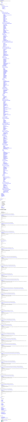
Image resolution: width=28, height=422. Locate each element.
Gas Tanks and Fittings (4, 159)
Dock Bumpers (5, 31)
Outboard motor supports (6, 63)
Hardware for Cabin (5, 148)
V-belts (4, 109)
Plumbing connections (5, 128)
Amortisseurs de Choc (5, 25)
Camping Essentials (5, 18)
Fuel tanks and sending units (6, 163)
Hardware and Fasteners (4, 143)
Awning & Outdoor (5, 16)
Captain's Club (2, 404)
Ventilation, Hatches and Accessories (5, 188)
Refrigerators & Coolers (6, 55)
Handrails (4, 146)
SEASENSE (3, 203)
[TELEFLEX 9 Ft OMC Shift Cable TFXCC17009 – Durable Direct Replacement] (7, 301)
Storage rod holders (5, 39)
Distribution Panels (5, 71)
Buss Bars (4, 68)
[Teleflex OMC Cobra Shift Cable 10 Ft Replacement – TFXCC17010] (6, 310)
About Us (2, 400)
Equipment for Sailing (4, 87)
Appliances (4, 15)
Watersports (3, 174)
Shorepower (5, 69)
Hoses (4, 106)
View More (1, 397)
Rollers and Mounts (5, 156)
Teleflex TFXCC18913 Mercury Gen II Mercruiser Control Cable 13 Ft (7, 384)
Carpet (4, 186)
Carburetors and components (6, 107)
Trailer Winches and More (6, 158)
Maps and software (5, 83)
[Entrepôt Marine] (1, 0)
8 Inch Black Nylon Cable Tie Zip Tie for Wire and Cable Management (7, 223)
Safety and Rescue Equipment (5, 165)
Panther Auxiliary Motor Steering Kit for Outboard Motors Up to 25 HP (7, 248)
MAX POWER (2, 232)
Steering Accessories (4, 56)
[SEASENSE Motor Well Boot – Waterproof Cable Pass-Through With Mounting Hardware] (8, 256)
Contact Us (2, 401)
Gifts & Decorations (5, 51)
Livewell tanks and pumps (6, 40)
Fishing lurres (5, 37)
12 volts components (5, 70)
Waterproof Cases (5, 178)
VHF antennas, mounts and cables (6, 81)
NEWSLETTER (2, 194)
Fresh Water (5, 17)
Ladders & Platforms (5, 90)
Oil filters (4, 112)
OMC (3, 202)
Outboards (4, 97)
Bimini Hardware (5, 185)
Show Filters (1, 199)
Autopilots (4, 82)
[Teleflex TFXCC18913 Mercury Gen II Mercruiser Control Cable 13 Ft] (6, 383)
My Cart (3, 8)
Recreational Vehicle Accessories (5, 12)
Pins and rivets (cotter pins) (6, 113)
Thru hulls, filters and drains (6, 126)
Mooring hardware (5, 32)
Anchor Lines (5, 28)
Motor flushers (5, 101)
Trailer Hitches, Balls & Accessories (7, 152)
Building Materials (5, 138)
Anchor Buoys (5, 27)
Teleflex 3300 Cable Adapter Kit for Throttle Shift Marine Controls (7, 274)
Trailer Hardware (5, 155)
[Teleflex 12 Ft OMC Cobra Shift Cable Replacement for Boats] (5, 324)
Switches (4, 74)
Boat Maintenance (4, 134)
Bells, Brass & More (5, 52)
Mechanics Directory (3, 417)
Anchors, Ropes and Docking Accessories (6, 22)
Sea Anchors (5, 26)
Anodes (4, 102)
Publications (5, 122)
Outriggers (4, 62)
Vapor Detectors (5, 167)
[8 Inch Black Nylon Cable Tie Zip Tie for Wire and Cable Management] (6, 222)
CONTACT (2, 196)
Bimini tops (4, 187)
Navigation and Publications (5, 118)
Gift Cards (2, 403)
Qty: (1, 236)
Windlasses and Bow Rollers (6, 30)
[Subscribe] (1, 4)
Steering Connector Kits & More (6, 58)
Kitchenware (5, 49)
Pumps (4, 127)
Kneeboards (5, 179)
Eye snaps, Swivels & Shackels (6, 147)
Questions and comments (3, 408)
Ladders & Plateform (4, 65)
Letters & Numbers (5, 53)
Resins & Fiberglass (5, 142)
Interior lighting (5, 72)
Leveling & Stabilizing (5, 21)
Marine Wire (5, 73)
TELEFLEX (2, 280)
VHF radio (4, 86)
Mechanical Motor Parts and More (6, 100)
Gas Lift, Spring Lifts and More (6, 190)
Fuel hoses (4, 161)
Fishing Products (3, 33)
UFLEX (3, 205)
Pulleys (4, 93)
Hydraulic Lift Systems (5, 64)
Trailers (3, 149)
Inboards (4, 98)
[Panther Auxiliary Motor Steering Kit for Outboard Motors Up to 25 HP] (6, 247)
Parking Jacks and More (6, 153)
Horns (4, 171)
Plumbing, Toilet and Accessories (6, 124)
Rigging (4, 91)
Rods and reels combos (5, 36)
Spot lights (4, 77)
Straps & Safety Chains (6, 157)
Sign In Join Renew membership (5, 6)
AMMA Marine (3, 201)
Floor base (4, 43)
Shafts (4, 103)
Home (1, 2)
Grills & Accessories (5, 19)
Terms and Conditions (3, 412)
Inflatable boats (5, 133)
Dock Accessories (5, 24)
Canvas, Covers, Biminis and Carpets (6, 183)
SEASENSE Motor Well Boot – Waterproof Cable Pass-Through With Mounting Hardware (9, 257)
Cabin (4, 50)
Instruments (4, 84)
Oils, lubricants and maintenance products (7, 114)
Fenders (4, 151)
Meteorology (5, 85)
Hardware (4, 20)
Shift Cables (5, 59)
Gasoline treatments (5, 162)
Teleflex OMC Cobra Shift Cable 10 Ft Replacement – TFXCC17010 (7, 311)
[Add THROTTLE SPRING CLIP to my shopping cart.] (1, 245)
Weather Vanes (5, 120)
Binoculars (4, 121)
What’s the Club (3, 7)
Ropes (4, 29)
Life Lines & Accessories (6, 92)
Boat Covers (5, 184)
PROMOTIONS (2, 195)
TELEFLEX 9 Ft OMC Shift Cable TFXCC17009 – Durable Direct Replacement (8, 302)
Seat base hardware (5, 44)
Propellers (3, 95)
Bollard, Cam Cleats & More (6, 89)
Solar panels (5, 76)
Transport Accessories (5, 132)
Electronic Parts (5, 80)
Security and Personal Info (3, 413)
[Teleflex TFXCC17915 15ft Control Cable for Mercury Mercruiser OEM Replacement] (8, 343)
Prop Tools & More (5, 96)
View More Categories (5, 116)
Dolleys (4, 108)
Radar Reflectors (5, 172)
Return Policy (2, 409)
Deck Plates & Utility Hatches (6, 192)
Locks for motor (5, 104)
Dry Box (4, 166)
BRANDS (2, 193)
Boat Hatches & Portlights (6, 191)
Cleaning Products (5, 141)
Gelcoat (4, 137)
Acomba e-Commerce (5, 420)
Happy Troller (5, 61)
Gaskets (4, 115)
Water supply (5, 129)
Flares (4, 173)
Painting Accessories (5, 136)
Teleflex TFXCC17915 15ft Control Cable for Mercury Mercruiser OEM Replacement (8, 344)
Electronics (3, 78)
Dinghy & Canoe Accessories (5, 130)
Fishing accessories (5, 35)
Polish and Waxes (5, 140)
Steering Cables (5, 60)
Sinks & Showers (5, 125)
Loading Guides (5, 154)
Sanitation (4, 14)
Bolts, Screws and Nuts (6, 145)
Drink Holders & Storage (6, 54)
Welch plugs (5, 105)
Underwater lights (5, 75)
